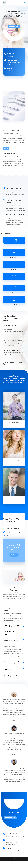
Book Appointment (14, 26)
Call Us (6, 148)
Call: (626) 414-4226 (12, 833)
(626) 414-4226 (10, 56)
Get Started (14, 555)
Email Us (10, 68)
